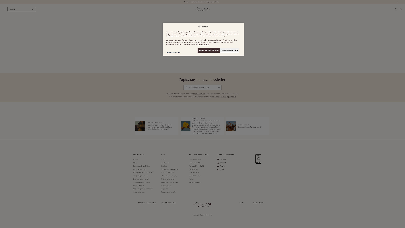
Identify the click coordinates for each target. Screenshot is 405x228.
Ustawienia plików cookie (229, 50)
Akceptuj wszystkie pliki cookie (209, 50)
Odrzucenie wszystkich (173, 52)
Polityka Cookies (203, 44)
